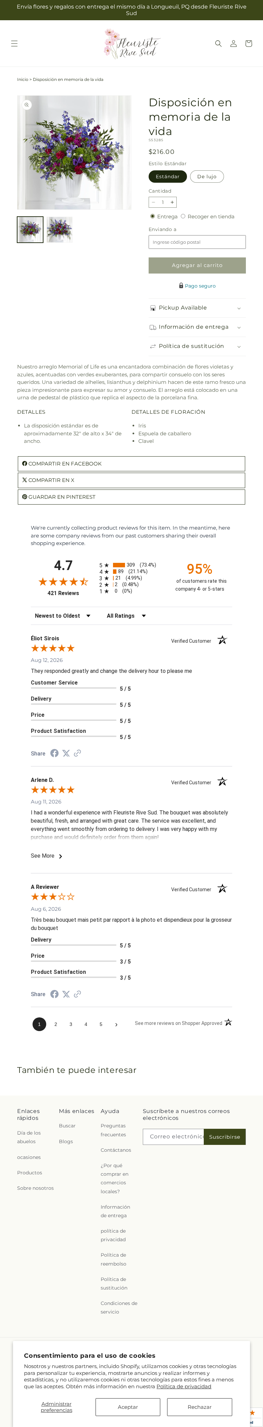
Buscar (67, 1126)
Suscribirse (224, 1137)
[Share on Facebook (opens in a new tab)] (54, 754)
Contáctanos (116, 1150)
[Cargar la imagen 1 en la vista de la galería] (30, 230)
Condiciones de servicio (119, 1307)
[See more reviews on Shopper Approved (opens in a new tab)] (77, 753)
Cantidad (160, 191)
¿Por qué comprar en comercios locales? (114, 1178)
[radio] (131, 565)
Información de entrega (115, 1211)
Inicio (22, 79)
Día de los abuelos (29, 1137)
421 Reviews (72, 593)
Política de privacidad (183, 1386)
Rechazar (200, 1407)
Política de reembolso (113, 1259)
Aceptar (128, 1407)
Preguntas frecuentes (113, 1130)
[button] (14, 43)
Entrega (168, 216)
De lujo (207, 176)
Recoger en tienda (211, 216)
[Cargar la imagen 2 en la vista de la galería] (60, 230)
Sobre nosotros (35, 1188)
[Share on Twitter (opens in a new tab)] (66, 753)
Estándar (168, 176)
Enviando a (174, 229)
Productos (29, 1173)
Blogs (66, 1141)
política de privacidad (113, 1235)
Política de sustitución (114, 1283)
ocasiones (29, 1157)
